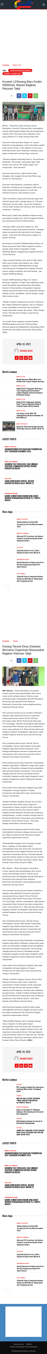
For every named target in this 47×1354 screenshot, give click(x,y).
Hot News (21, 573)
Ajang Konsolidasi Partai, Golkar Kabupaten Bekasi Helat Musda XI (19, 482)
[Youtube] (30, 358)
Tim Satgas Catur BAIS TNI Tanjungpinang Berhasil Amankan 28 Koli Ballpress (30, 415)
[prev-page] (3, 586)
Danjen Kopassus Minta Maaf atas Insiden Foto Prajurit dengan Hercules (30, 380)
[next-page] (7, 586)
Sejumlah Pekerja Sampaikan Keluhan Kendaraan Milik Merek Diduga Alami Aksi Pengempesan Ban (30, 578)
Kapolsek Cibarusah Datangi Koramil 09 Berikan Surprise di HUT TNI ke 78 (30, 427)
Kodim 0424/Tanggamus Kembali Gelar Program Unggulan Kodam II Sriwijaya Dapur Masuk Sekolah (29, 404)
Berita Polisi (22, 424)
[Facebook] (19, 95)
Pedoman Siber (18, 1344)
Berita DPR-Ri (10, 446)
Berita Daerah (11, 461)
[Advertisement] (23, 35)
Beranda (5, 65)
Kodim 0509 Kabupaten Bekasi (20, 70)
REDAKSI (29, 1344)
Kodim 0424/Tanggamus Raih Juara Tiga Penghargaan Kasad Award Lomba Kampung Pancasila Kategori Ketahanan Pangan (30, 391)
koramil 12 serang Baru (12, 73)
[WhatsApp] (35, 95)
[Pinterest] (30, 95)
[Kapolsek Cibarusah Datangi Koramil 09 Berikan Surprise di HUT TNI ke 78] (8, 426)
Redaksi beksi (26, 350)
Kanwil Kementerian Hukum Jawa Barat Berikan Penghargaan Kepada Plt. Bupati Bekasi (22, 498)
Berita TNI (17, 65)
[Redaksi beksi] (17, 350)
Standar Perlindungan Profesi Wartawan (23, 1347)
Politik (8, 478)
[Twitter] (24, 95)
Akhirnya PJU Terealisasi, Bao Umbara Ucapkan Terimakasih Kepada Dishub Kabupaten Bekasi (21, 466)
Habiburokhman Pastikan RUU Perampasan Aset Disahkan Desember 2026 (23, 450)
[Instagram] (21, 358)
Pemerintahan (11, 493)
